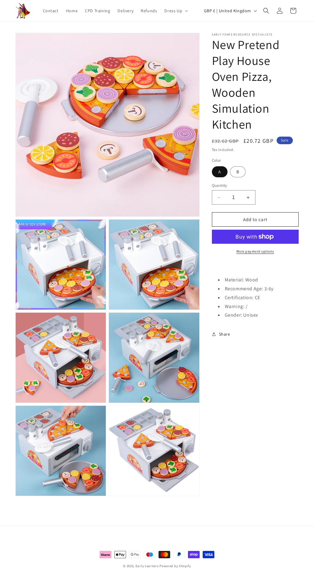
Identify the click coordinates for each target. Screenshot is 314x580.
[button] (175, 10)
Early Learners (147, 566)
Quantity (219, 185)
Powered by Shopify (175, 566)
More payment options (255, 251)
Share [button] (224, 334)
